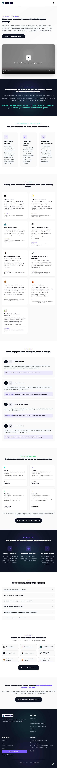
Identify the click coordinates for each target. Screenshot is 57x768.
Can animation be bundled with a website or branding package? (20, 612)
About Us (4, 740)
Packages (33, 729)
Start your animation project (27, 699)
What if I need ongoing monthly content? (14, 617)
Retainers (33, 731)
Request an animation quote (12, 36)
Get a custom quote (27, 667)
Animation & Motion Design (38, 726)
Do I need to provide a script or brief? (13, 595)
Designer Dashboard (7, 755)
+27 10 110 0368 (36, 743)
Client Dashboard (14, 751)
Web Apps (33, 721)
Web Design (33, 718)
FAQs (3, 743)
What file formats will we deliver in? (13, 606)
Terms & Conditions (7, 745)
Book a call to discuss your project (27, 520)
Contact (4, 748)
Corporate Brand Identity (37, 723)
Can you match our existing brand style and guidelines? (18, 601)
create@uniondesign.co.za (39, 740)
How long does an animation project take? (15, 589)
